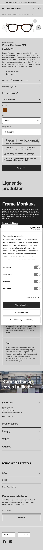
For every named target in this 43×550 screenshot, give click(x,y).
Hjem (4, 14)
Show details (30, 298)
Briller (15, 14)
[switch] (37, 274)
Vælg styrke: (6, 127)
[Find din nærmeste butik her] (21, 382)
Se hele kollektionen (10, 223)
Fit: (3, 115)
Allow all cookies (21, 305)
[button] (3, 8)
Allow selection (21, 312)
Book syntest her (7, 416)
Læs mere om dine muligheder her (27, 148)
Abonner (21, 518)
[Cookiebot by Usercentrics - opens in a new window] (30, 228)
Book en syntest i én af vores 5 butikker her (21, 2)
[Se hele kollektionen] (21, 212)
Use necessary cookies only (21, 320)
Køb (9, 14)
